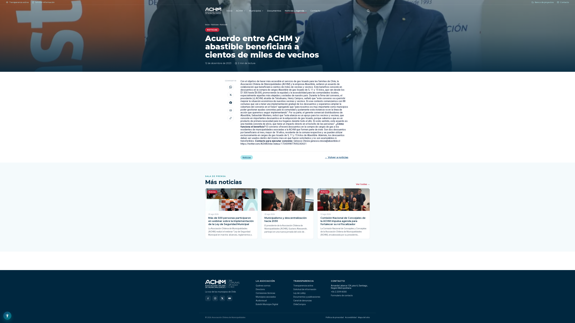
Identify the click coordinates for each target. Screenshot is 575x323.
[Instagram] (215, 298)
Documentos (274, 10)
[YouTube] (229, 298)
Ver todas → (363, 184)
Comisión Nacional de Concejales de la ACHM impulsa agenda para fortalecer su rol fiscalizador (343, 221)
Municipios (255, 10)
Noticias (214, 24)
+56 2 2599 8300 (339, 292)
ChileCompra (299, 304)
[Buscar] (368, 10)
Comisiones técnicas (265, 293)
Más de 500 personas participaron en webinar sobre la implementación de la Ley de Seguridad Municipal (231, 221)
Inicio (229, 10)
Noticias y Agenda (294, 10)
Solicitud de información (304, 289)
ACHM (239, 10)
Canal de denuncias (302, 300)
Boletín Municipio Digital (267, 304)
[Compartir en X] (230, 95)
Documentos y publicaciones (306, 297)
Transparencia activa (303, 285)
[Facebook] (208, 298)
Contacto (315, 10)
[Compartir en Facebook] (230, 102)
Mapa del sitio (364, 317)
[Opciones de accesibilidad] (7, 316)
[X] (222, 298)
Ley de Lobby (299, 293)
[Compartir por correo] (230, 110)
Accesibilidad (351, 317)
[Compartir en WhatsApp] (230, 87)
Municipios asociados (266, 297)
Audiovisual (261, 300)
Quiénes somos (263, 285)
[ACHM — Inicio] (213, 10)
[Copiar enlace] (230, 118)
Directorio (260, 289)
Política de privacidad (335, 317)
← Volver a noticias (336, 157)
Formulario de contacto (342, 295)
